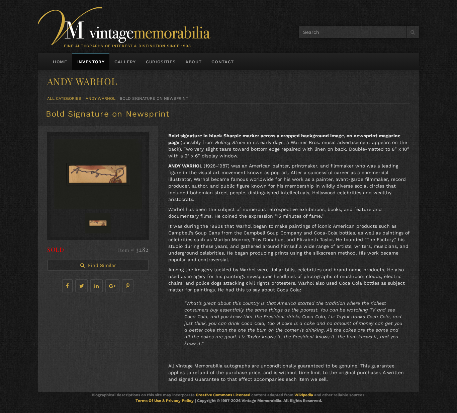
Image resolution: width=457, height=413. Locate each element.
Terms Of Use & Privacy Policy (164, 400)
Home (60, 61)
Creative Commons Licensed (223, 395)
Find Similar (100, 265)
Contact (222, 61)
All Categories (64, 98)
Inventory (91, 61)
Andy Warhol (100, 98)
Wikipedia (303, 395)
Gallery (125, 61)
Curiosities (160, 61)
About (193, 61)
